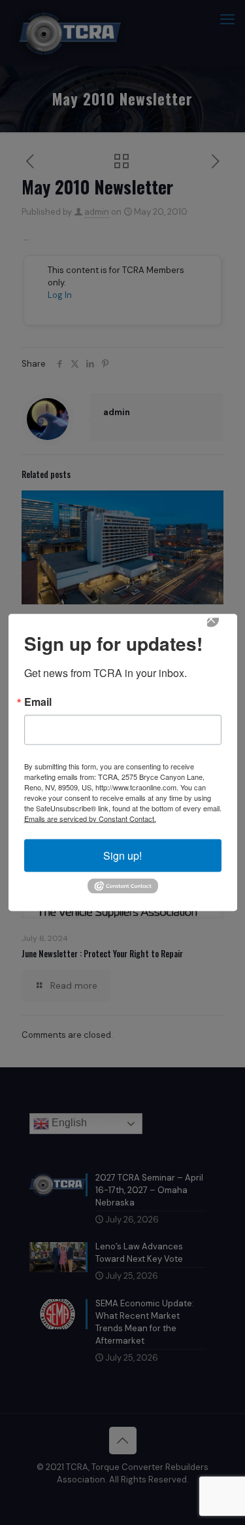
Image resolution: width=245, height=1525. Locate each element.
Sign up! (122, 854)
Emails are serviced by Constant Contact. (90, 818)
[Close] (220, 627)
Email (38, 701)
